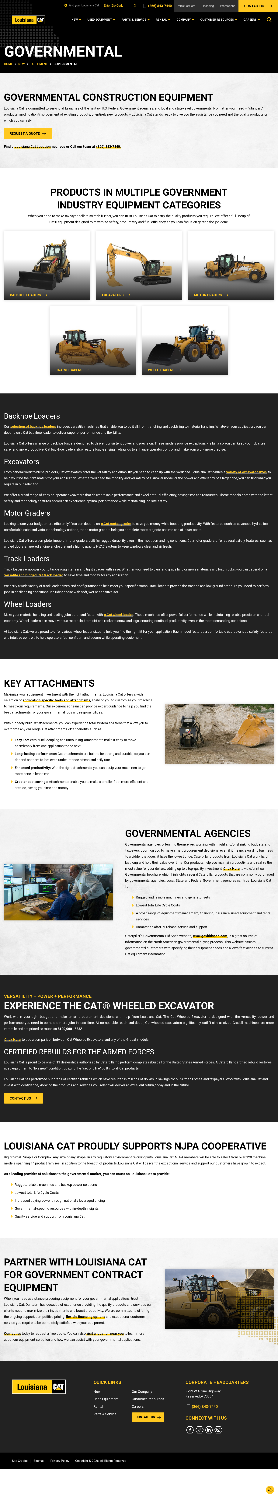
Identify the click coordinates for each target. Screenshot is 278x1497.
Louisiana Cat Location (33, 146)
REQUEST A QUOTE (25, 133)
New (97, 1392)
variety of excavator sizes (246, 472)
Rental (98, 1406)
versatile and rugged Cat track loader (33, 575)
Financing (207, 6)
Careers (138, 1406)
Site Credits (20, 1461)
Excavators (113, 295)
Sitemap (38, 1461)
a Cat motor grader (116, 524)
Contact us (12, 1333)
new (21, 64)
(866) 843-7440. (108, 146)
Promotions (227, 6)
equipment (39, 64)
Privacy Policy (59, 1461)
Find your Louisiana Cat (83, 5)
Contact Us (255, 6)
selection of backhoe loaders (33, 426)
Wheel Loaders (161, 370)
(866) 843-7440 (159, 6)
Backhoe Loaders (25, 295)
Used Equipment (106, 1399)
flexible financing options (85, 1317)
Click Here (231, 869)
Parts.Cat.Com (186, 6)
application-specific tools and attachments (56, 700)
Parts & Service (105, 1414)
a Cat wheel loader (118, 615)
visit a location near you (105, 1333)
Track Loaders (69, 370)
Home (8, 64)
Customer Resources (148, 1399)
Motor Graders (208, 295)
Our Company (142, 1392)
